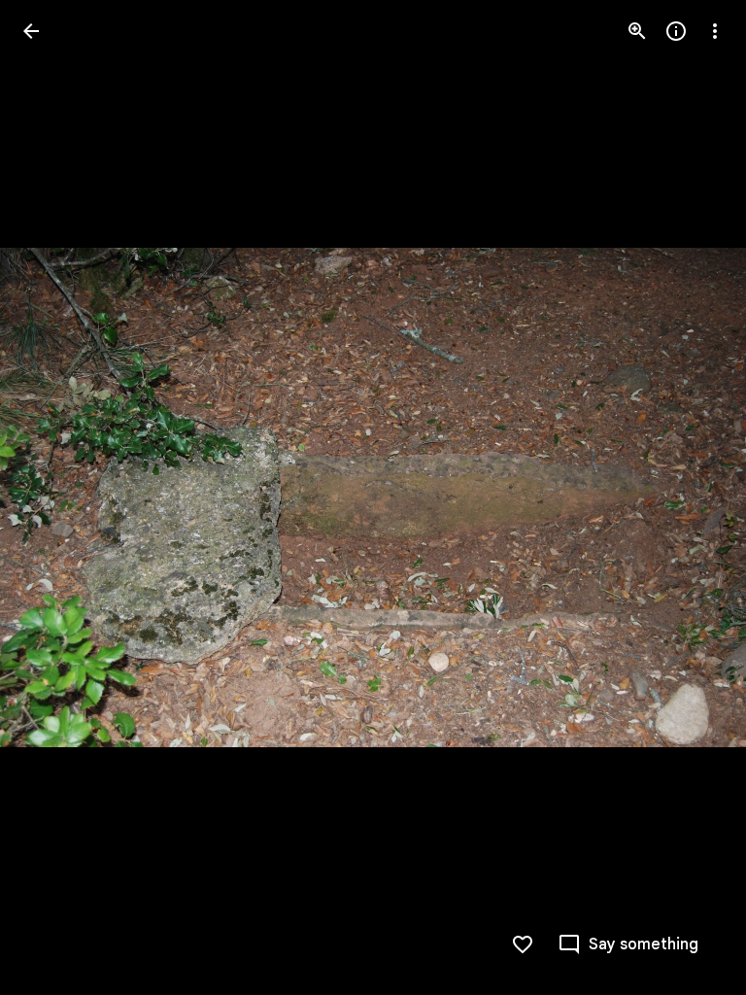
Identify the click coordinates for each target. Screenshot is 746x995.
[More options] (714, 31)
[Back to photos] (31, 31)
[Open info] (676, 31)
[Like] (522, 944)
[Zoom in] (637, 31)
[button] (54, 497)
